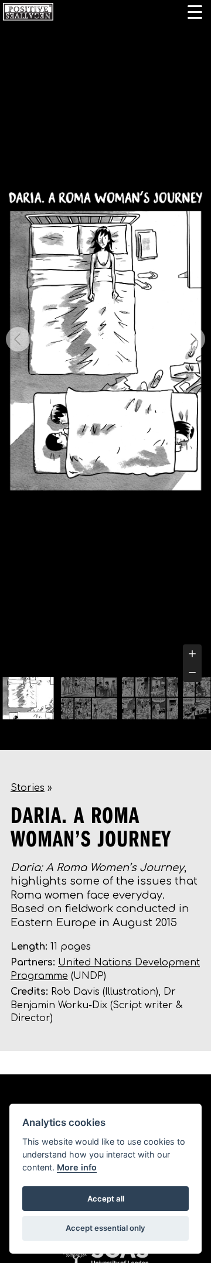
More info (77, 1167)
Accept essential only (105, 1228)
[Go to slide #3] (150, 698)
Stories (28, 788)
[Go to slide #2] (89, 698)
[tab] (105, 664)
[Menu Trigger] (195, 11)
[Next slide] (193, 339)
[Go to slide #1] (28, 698)
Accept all (105, 1198)
